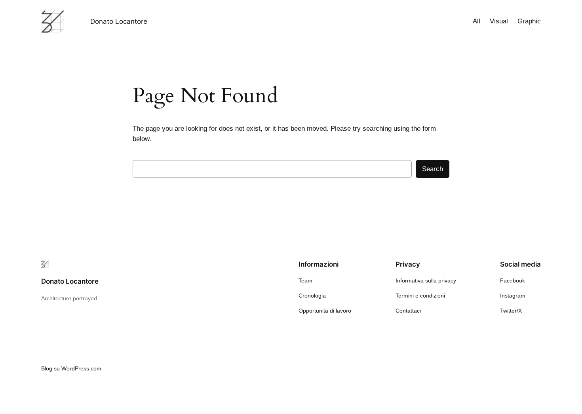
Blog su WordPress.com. (72, 368)
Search (432, 169)
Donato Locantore (118, 21)
